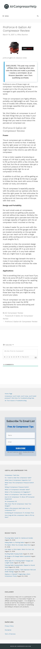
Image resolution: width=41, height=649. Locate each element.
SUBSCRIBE (20, 448)
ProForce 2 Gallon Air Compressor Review (21, 322)
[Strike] (11, 357)
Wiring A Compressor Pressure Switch (17, 487)
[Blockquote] (18, 357)
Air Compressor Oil (11, 501)
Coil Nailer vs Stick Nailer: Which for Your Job (19, 549)
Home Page (8, 393)
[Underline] (9, 357)
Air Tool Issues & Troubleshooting (15, 400)
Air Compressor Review (14, 313)
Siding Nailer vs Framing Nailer (14, 542)
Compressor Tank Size (12, 475)
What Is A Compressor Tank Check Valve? (18, 494)
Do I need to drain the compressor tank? (18, 477)
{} (25, 357)
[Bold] (5, 357)
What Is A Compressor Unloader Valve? (17, 489)
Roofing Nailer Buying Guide (14, 554)
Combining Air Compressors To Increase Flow (19, 513)
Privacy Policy (9, 626)
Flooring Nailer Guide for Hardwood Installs (19, 538)
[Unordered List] (16, 357)
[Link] (23, 357)
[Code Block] (21, 357)
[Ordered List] (14, 357)
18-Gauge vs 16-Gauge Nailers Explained (18, 556)
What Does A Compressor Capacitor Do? (18, 480)
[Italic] (7, 357)
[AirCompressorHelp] (20, 6)
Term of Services (10, 634)
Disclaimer (8, 630)
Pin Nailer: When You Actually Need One (17, 545)
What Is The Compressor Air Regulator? (17, 492)
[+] (28, 357)
